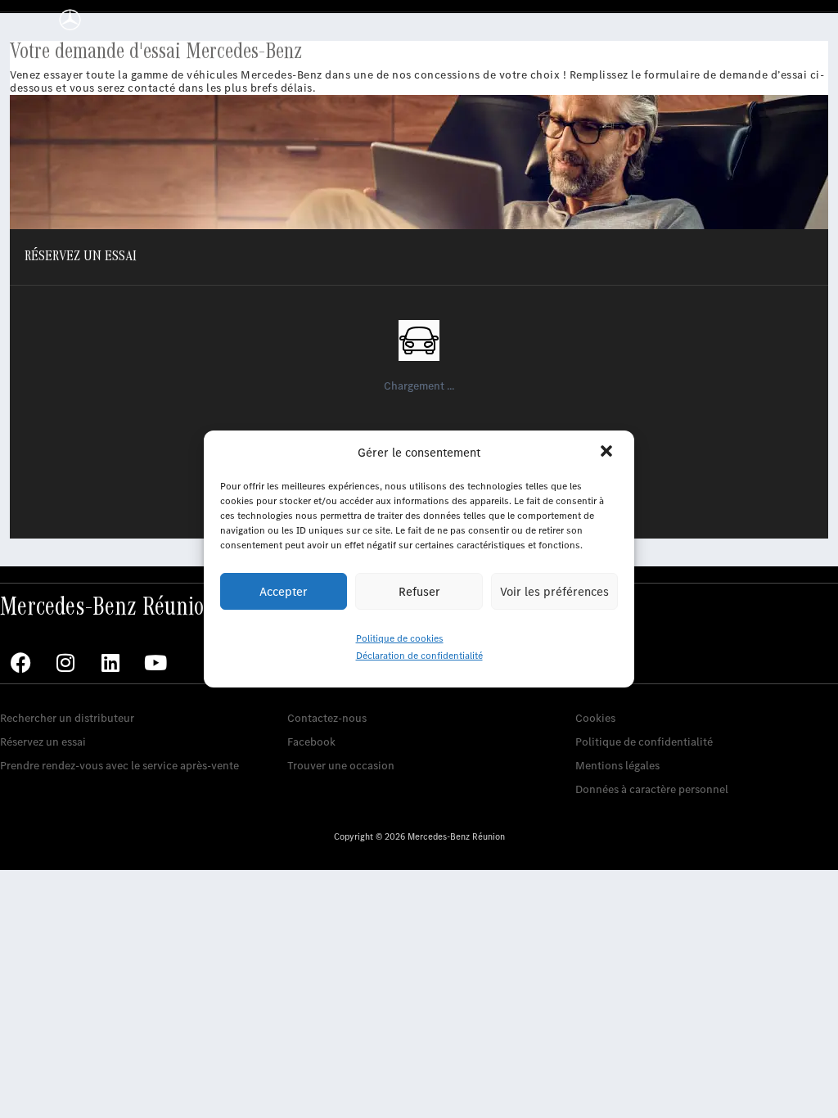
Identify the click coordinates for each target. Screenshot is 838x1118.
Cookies (595, 718)
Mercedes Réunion (333, 693)
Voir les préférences (554, 592)
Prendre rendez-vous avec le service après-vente (119, 765)
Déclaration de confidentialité (419, 655)
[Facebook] (20, 662)
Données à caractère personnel (651, 789)
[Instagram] (65, 662)
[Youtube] (155, 662)
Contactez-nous (327, 718)
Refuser (419, 592)
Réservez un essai (43, 742)
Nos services (30, 693)
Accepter (283, 592)
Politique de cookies (400, 638)
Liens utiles (603, 693)
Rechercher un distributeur (67, 718)
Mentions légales (617, 765)
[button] (608, 452)
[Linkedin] (110, 662)
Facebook (311, 742)
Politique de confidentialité (644, 742)
